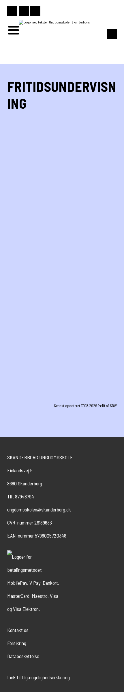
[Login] (35, 11)
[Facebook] (24, 11)
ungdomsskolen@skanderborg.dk (39, 509)
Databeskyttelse (23, 656)
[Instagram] (12, 11)
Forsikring (16, 643)
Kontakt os (18, 630)
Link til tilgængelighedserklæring (38, 677)
